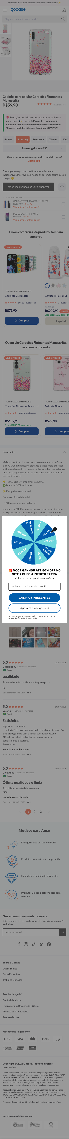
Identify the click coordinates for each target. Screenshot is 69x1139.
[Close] (62, 520)
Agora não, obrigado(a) (34, 608)
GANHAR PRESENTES (34, 597)
